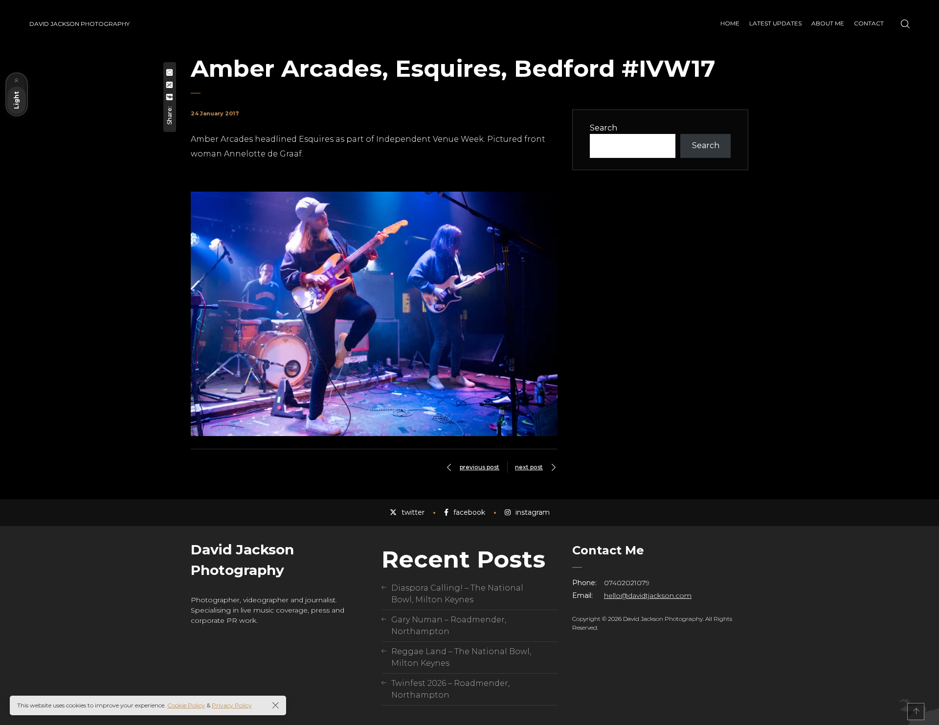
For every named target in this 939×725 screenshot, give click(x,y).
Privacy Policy (232, 705)
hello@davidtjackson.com (648, 595)
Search (603, 127)
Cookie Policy (186, 705)
